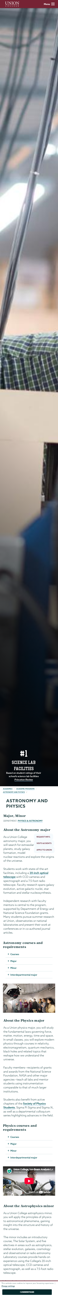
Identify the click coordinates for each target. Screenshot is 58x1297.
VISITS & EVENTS (44, 843)
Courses (14, 954)
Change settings (8, 1286)
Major (13, 961)
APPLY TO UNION (44, 850)
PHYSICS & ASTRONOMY (30, 821)
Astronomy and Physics (14, 792)
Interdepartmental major (23, 974)
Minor (13, 968)
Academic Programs (25, 789)
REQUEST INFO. (43, 837)
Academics (7, 789)
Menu (47, 4)
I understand (27, 1292)
